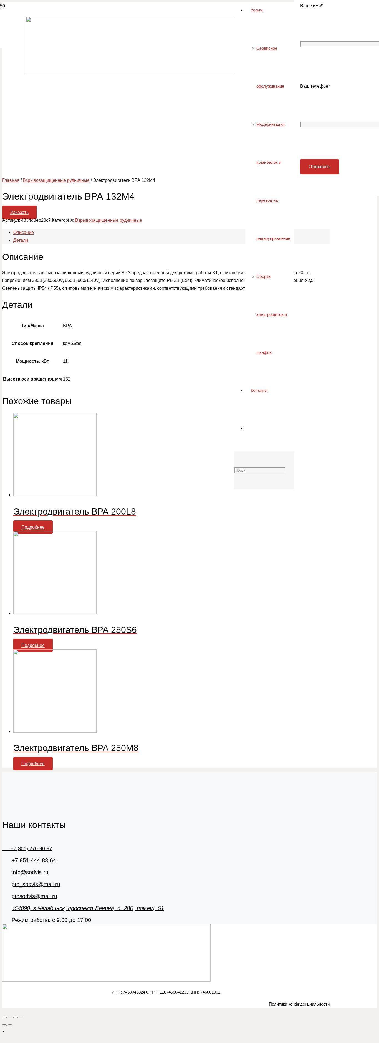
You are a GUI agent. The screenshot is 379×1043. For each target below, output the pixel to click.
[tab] (171, 232)
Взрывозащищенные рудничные (56, 180)
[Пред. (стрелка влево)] (4, 1025)
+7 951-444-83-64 (34, 860)
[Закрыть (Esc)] (4, 1017)
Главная (10, 180)
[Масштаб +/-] (21, 1017)
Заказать (19, 212)
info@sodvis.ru (30, 872)
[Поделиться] (10, 1017)
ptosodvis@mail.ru (34, 896)
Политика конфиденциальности (299, 1004)
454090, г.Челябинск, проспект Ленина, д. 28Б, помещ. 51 (88, 908)
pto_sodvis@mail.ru (36, 884)
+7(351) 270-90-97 (27, 848)
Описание (23, 232)
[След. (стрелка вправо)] (10, 1025)
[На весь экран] (15, 1017)
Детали (20, 240)
